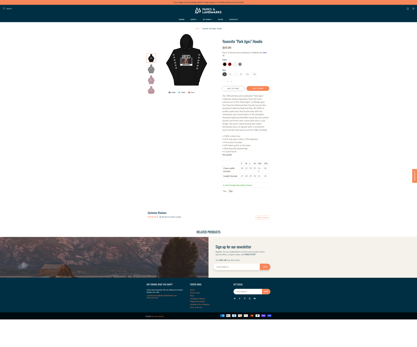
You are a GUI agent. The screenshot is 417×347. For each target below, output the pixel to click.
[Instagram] (250, 298)
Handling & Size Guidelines (199, 304)
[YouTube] (254, 298)
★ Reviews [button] (415, 176)
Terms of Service (196, 307)
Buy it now (258, 88)
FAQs (192, 296)
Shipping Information (197, 301)
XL (241, 74)
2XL (247, 74)
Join (265, 267)
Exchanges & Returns (197, 299)
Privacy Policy (195, 293)
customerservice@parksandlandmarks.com (162, 295)
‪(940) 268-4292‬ (152, 298)
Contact (233, 19)
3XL (254, 74)
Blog (220, 19)
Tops (230, 191)
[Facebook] (240, 298)
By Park (207, 19)
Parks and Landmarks (157, 316)
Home (182, 19)
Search (192, 290)
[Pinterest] (245, 298)
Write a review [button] (262, 217)
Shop (193, 19)
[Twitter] (235, 298)
